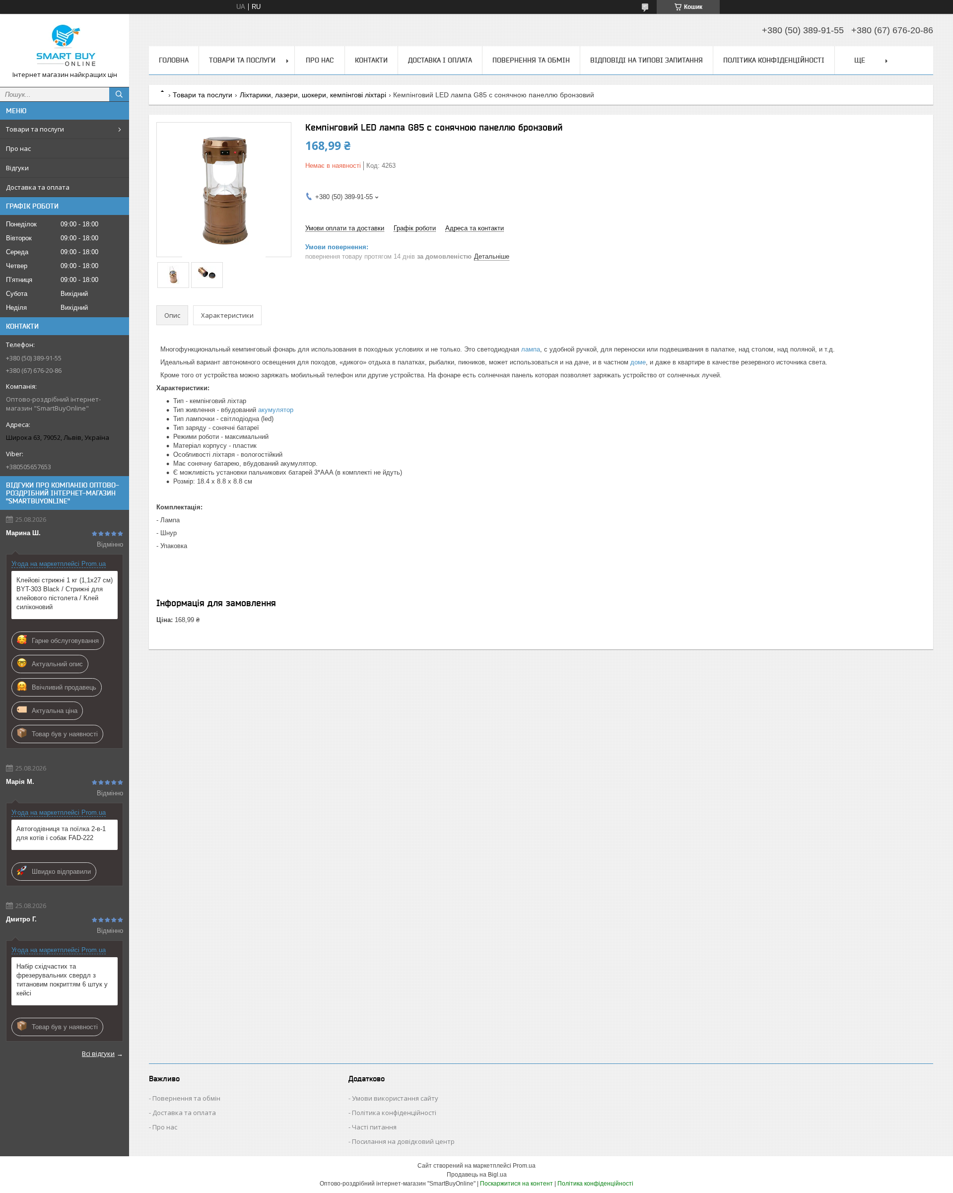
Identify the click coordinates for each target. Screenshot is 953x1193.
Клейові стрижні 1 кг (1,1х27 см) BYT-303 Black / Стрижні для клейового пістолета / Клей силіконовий (64, 593)
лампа (530, 349)
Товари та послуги (35, 129)
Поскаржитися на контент (516, 1183)
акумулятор (275, 410)
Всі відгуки (98, 1053)
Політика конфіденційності (773, 60)
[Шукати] (119, 94)
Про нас (18, 148)
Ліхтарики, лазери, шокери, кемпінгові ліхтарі (313, 95)
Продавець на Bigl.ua (477, 1174)
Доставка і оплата (440, 60)
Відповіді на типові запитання (646, 60)
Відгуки (17, 167)
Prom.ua (524, 1165)
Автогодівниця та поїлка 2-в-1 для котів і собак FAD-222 (61, 833)
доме (638, 362)
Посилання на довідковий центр (403, 1141)
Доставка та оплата (37, 187)
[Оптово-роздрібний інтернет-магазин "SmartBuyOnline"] (64, 45)
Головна (174, 60)
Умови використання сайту (395, 1098)
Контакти (371, 60)
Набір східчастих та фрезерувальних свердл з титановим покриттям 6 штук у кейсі (62, 980)
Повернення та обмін (531, 60)
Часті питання (374, 1127)
